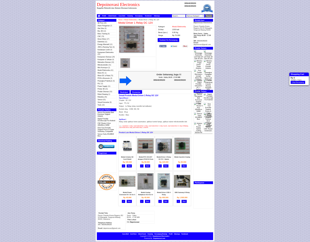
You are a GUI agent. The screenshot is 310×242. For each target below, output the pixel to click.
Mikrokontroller (103, 65)
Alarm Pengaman (104, 26)
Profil (104, 16)
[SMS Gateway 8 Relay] (182, 187)
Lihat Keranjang (298, 82)
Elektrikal (101, 42)
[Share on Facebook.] (162, 47)
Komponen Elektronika (105, 52)
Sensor (100, 99)
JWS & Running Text (105, 47)
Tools (99, 105)
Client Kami (112, 16)
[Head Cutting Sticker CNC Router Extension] (208, 131)
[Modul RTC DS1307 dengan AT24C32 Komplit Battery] (145, 153)
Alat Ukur (101, 28)
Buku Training (102, 34)
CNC (99, 36)
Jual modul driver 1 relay (140, 126)
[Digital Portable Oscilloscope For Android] (208, 100)
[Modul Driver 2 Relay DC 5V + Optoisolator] (164, 153)
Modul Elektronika (104, 70)
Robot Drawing (103, 94)
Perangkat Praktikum (105, 81)
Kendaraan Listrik (104, 50)
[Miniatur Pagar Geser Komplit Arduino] (208, 68)
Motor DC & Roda (104, 75)
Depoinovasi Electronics (118, 4)
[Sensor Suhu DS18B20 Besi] (198, 119)
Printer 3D (101, 89)
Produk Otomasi (103, 91)
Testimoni (148, 16)
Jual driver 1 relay (127, 126)
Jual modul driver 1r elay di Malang (178, 126)
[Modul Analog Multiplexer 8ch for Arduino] (145, 189)
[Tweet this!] (173, 47)
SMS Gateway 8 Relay (182, 192)
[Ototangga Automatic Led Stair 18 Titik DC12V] (208, 58)
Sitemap (157, 16)
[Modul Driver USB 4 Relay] (164, 189)
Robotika (101, 97)
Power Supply (102, 86)
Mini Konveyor (103, 67)
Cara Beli (122, 16)
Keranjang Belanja (161, 234)
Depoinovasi (134, 222)
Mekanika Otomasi (104, 62)
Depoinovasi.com (159, 238)
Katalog (130, 16)
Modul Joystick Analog (182, 157)
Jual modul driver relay (125, 127)
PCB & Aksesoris (104, 78)
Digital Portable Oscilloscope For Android (106, 119)
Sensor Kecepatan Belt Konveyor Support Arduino (106, 114)
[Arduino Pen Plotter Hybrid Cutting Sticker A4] (198, 132)
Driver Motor (102, 39)
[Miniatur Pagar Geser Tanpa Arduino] (198, 68)
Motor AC (101, 73)
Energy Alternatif (103, 44)
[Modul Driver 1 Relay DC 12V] (137, 39)
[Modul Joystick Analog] (182, 153)
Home (120, 20)
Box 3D (100, 31)
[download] (106, 149)
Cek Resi (133, 234)
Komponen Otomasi (105, 57)
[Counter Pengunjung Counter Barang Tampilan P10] (208, 89)
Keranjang (138, 16)
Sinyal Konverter (103, 102)
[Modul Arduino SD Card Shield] (127, 151)
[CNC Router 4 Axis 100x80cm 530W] (198, 111)
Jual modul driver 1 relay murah (157, 126)
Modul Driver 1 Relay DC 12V (135, 22)
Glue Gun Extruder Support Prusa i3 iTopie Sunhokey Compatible (106, 129)
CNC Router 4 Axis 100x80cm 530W (104, 124)
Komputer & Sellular (105, 59)
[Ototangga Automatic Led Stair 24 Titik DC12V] (198, 58)
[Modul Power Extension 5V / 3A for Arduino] (127, 186)
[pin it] (184, 47)
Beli (129, 166)
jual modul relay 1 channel (140, 127)
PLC (99, 83)
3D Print (100, 23)
